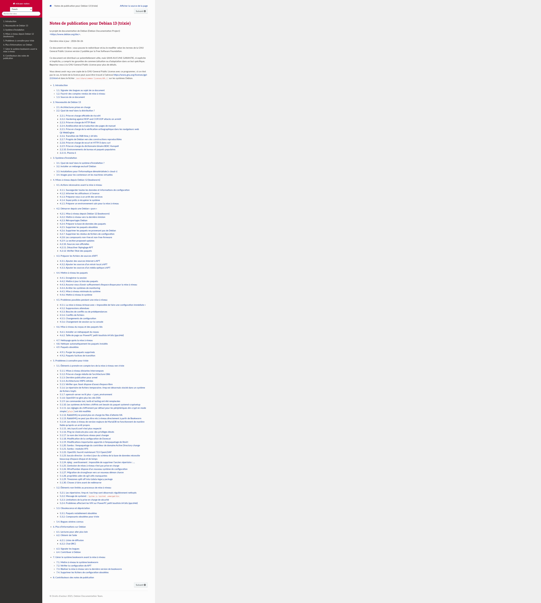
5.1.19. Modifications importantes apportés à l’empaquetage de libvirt (94, 442)
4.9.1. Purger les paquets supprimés (77, 352)
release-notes (22, 3)
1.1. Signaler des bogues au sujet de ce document (80, 90)
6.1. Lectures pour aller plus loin (72, 531)
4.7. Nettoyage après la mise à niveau (74, 340)
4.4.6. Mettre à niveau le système (76, 294)
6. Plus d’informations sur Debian (17, 45)
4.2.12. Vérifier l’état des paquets (76, 250)
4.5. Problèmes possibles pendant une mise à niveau (81, 299)
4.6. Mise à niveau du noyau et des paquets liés (79, 326)
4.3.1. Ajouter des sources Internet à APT (80, 260)
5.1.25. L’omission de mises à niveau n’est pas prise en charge (89, 465)
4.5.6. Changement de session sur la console (81, 321)
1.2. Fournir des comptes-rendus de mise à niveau (80, 93)
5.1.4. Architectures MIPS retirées (76, 380)
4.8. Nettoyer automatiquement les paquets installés (82, 343)
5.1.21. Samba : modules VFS (74, 448)
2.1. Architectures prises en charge (73, 107)
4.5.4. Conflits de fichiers (72, 315)
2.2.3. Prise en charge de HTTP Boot (77, 122)
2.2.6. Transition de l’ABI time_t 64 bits (78, 135)
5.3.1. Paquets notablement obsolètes (78, 513)
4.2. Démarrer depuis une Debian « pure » (76, 208)
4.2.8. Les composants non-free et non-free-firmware (86, 237)
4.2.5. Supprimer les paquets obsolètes (79, 227)
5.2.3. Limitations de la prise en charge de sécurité (84, 499)
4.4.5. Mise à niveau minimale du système (80, 291)
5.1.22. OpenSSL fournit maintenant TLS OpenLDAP (86, 452)
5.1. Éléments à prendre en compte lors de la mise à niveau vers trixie (90, 365)
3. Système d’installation (13, 30)
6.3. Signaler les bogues (67, 548)
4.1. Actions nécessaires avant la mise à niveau (79, 184)
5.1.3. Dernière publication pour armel (78, 377)
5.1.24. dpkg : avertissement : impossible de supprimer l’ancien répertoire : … (97, 462)
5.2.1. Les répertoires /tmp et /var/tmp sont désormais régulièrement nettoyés (98, 492)
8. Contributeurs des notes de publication (16, 56)
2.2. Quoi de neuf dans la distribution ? (75, 110)
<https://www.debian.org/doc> (65, 34)
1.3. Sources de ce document (70, 97)
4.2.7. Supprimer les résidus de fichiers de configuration (87, 233)
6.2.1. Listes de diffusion (72, 540)
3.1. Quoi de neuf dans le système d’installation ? (80, 162)
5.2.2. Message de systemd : (89, 496)
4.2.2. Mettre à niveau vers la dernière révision (82, 217)
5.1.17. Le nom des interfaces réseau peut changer (84, 435)
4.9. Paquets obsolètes (67, 347)
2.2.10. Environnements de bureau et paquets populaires (87, 149)
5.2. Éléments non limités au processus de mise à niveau (83, 487)
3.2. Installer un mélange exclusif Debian (76, 166)
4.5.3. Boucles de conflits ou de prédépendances (83, 311)
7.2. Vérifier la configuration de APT (73, 565)
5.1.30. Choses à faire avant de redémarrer (81, 482)
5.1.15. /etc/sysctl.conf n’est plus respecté (80, 428)
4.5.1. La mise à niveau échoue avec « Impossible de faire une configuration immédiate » (103, 304)
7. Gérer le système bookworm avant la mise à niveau (20, 50)
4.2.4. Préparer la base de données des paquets (83, 223)
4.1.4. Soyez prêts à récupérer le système (80, 200)
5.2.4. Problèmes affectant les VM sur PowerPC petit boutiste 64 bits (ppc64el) (99, 503)
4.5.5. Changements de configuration (78, 318)
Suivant (140, 11)
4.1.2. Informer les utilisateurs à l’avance (79, 193)
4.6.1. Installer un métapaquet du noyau (79, 331)
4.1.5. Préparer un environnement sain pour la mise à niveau (89, 203)
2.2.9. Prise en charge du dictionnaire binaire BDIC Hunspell (89, 146)
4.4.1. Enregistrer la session (73, 277)
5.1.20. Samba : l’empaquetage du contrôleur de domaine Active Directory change (100, 445)
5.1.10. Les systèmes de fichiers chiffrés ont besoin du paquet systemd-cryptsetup (100, 404)
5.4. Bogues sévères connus (69, 521)
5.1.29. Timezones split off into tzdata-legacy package (86, 479)
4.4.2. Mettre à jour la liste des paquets (79, 281)
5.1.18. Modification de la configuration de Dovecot (85, 438)
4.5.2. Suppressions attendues (74, 308)
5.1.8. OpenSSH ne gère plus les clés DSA (80, 397)
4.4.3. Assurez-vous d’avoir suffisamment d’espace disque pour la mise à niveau (98, 284)
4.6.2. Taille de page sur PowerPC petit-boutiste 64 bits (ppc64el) (92, 335)
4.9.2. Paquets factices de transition (77, 355)
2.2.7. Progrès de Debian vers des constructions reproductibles (91, 139)
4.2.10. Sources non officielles (74, 244)
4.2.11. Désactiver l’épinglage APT (76, 247)
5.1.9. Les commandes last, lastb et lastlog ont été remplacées (90, 401)
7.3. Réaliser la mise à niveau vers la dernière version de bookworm (89, 569)
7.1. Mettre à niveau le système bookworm (77, 562)
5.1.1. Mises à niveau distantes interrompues (82, 370)
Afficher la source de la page (134, 5)
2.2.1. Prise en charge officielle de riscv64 (80, 115)
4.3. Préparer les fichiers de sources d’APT (77, 255)
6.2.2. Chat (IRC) (68, 543)
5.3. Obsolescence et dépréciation (73, 508)
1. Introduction (9, 21)
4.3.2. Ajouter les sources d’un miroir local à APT (83, 264)
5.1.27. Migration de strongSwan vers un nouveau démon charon (92, 472)
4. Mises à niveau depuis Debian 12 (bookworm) (18, 35)
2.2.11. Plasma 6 (68, 152)
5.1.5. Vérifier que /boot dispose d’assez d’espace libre (86, 384)
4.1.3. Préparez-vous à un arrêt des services (81, 196)
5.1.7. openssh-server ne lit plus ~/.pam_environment (86, 394)
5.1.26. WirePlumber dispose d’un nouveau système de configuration (94, 469)
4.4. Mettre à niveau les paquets (72, 272)
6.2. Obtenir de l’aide (66, 535)
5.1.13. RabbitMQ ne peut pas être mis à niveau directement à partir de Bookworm (100, 418)
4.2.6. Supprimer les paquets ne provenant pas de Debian (88, 230)
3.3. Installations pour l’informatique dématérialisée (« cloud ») (86, 171)
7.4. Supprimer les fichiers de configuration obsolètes (82, 572)
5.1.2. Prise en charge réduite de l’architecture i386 (85, 374)
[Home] (51, 6)
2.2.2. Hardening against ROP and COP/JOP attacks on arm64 (90, 119)
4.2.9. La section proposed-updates (77, 240)
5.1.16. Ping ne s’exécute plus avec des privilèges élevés (87, 431)
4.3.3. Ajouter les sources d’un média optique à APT (85, 267)
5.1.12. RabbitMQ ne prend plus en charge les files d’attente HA (91, 414)
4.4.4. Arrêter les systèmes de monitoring (80, 288)
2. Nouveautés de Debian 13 (15, 25)
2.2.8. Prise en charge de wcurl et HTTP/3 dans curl (85, 142)
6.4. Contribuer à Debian (68, 552)
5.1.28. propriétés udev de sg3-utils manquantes (83, 475)
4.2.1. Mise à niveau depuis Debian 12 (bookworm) (84, 213)
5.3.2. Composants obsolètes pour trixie (79, 516)
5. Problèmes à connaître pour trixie (18, 40)
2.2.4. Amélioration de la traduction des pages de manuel (88, 125)
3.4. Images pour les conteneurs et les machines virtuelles (84, 174)
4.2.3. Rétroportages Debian (73, 220)
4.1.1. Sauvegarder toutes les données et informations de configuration (95, 190)
